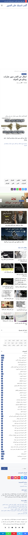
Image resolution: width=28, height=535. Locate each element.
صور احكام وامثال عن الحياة (21, 286)
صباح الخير (24, 458)
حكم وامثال (16, 71)
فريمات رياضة (23, 395)
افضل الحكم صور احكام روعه (7, 259)
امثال (12, 180)
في (12, 183)
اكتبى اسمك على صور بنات (20, 444)
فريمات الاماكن (23, 392)
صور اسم (24, 355)
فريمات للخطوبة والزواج (21, 404)
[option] (14, 200)
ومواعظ (5, 345)
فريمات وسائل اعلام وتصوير (20, 385)
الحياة (23, 180)
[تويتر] (23, 189)
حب (6, 340)
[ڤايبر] (15, 189)
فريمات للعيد (23, 411)
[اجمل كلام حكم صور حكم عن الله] (21, 317)
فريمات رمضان (23, 388)
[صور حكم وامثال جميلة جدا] (21, 293)
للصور (18, 345)
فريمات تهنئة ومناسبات (21, 399)
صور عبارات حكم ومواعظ (8, 320)
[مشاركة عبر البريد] (12, 189)
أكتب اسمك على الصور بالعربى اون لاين (17, 416)
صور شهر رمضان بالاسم (21, 360)
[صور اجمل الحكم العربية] (21, 304)
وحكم (7, 183)
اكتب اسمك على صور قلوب (20, 423)
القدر (18, 180)
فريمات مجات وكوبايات (21, 402)
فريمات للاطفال (22, 380)
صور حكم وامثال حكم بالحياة (7, 309)
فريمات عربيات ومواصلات (20, 413)
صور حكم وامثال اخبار (8, 272)
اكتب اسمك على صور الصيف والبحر (18, 366)
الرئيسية (24, 71)
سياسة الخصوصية (23, 486)
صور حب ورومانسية (22, 456)
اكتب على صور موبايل (21, 418)
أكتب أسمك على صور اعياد (20, 428)
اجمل (25, 340)
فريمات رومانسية (22, 373)
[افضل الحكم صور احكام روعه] (7, 254)
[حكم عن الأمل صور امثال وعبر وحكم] (21, 268)
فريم (25, 345)
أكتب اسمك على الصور (22, 513)
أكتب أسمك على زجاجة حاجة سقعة (18, 446)
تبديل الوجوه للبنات (22, 364)
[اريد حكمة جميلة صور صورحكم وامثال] (21, 254)
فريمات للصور (23, 371)
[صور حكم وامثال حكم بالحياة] (7, 304)
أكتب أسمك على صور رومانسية (19, 420)
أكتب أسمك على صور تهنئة (20, 432)
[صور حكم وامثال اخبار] (7, 267)
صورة (13, 342)
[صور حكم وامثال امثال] (7, 293)
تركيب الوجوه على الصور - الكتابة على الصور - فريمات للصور (15, 504)
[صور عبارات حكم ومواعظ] (7, 315)
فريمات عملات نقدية (21, 409)
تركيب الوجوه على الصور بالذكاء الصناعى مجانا (17, 506)
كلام (21, 345)
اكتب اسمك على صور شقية (20, 430)
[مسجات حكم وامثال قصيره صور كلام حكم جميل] (7, 281)
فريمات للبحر (23, 397)
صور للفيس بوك (22, 357)
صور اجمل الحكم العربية (22, 309)
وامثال (13, 345)
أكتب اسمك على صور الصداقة (19, 442)
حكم (25, 342)
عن (17, 183)
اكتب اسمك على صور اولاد (20, 437)
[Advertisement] (14, 23)
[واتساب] (17, 189)
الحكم (18, 340)
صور (20, 71)
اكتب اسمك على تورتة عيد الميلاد (19, 425)
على (9, 342)
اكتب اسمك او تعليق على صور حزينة (18, 449)
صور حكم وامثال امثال (8, 298)
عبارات (23, 183)
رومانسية (20, 342)
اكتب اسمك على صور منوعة (20, 439)
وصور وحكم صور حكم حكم (17, 203)
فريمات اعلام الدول (22, 406)
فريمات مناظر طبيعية (21, 383)
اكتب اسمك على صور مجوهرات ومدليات (17, 435)
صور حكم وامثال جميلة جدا (21, 298)
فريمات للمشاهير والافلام (20, 390)
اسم (21, 340)
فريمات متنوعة (23, 378)
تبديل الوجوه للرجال (22, 362)
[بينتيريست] (20, 189)
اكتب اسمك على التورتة (21, 369)
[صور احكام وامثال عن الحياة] (21, 281)
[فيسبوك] (26, 189)
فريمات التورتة (23, 376)
